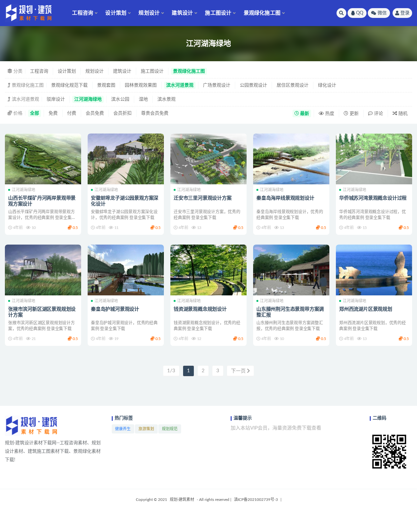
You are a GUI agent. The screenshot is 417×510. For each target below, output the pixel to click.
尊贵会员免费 (154, 113)
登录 (405, 13)
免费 (53, 113)
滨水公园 (120, 99)
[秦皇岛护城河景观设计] (126, 270)
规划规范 (170, 429)
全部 (34, 113)
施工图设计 (218, 13)
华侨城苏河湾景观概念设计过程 (373, 198)
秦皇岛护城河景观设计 (115, 309)
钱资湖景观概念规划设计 (200, 309)
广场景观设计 (216, 85)
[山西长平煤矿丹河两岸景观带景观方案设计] (43, 159)
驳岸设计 (56, 99)
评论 (378, 113)
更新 (353, 113)
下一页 (239, 371)
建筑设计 (182, 13)
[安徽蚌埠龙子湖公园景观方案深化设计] (126, 159)
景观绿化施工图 (262, 13)
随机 (402, 113)
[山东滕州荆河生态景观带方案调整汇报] (291, 270)
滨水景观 (166, 99)
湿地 (143, 99)
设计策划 (115, 13)
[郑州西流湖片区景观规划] (374, 270)
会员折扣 (122, 113)
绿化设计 (327, 85)
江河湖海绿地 (88, 99)
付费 (71, 113)
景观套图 (106, 85)
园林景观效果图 (141, 85)
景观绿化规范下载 (69, 85)
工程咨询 (82, 13)
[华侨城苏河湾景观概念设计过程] (374, 159)
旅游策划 (146, 429)
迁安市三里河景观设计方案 (203, 198)
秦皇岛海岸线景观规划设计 (285, 198)
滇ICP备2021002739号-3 (256, 500)
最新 (304, 113)
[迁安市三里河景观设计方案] (208, 159)
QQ (359, 13)
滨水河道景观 (180, 85)
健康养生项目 (123, 430)
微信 (382, 13)
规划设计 (149, 13)
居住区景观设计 (293, 85)
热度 (329, 113)
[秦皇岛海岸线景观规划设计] (291, 159)
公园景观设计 (253, 85)
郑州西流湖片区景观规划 (365, 309)
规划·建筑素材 (182, 500)
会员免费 (95, 113)
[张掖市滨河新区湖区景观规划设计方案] (43, 270)
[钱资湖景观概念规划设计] (208, 270)
